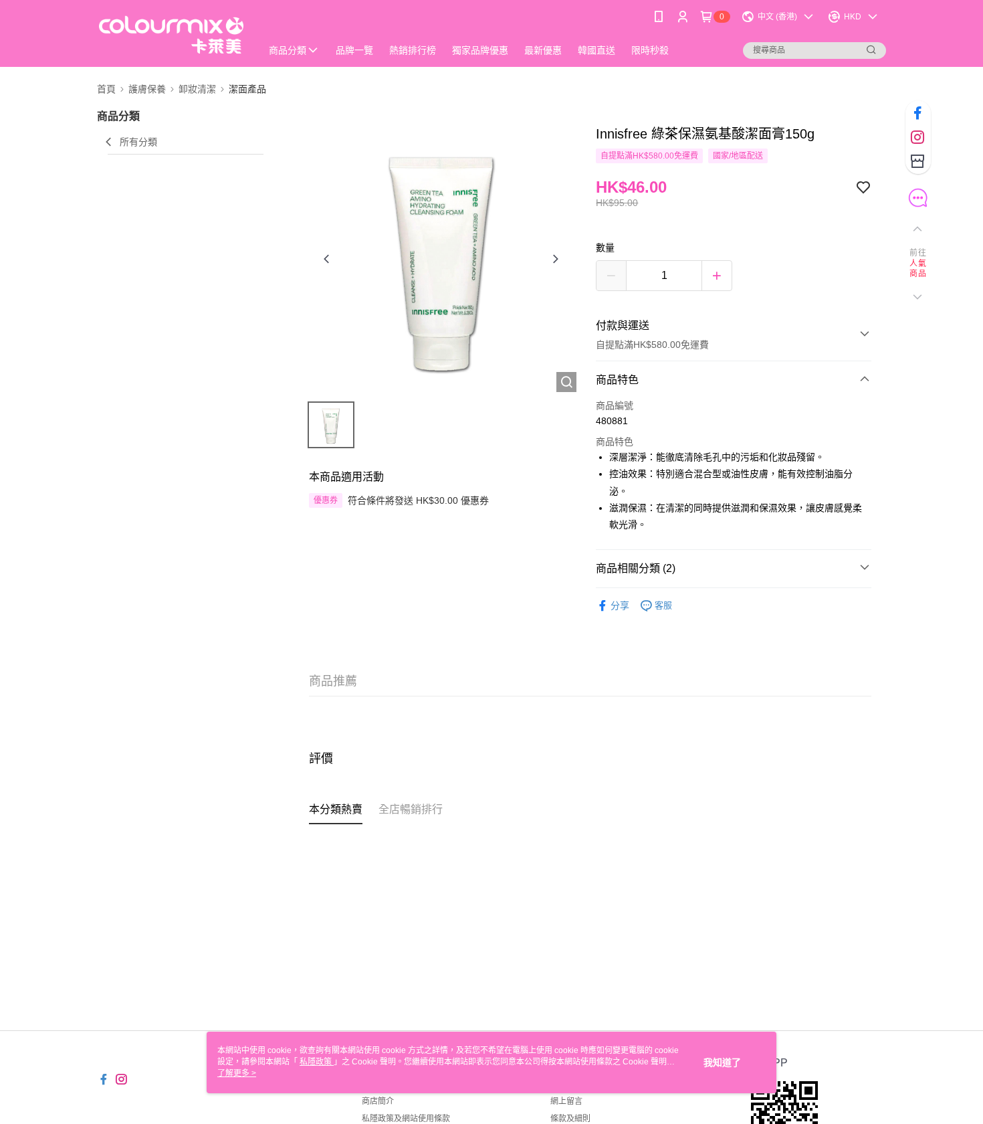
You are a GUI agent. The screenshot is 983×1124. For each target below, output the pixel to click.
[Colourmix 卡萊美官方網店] (171, 35)
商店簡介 (378, 1101)
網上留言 (566, 1101)
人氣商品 (917, 269)
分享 (620, 605)
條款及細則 (570, 1118)
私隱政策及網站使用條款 (406, 1118)
